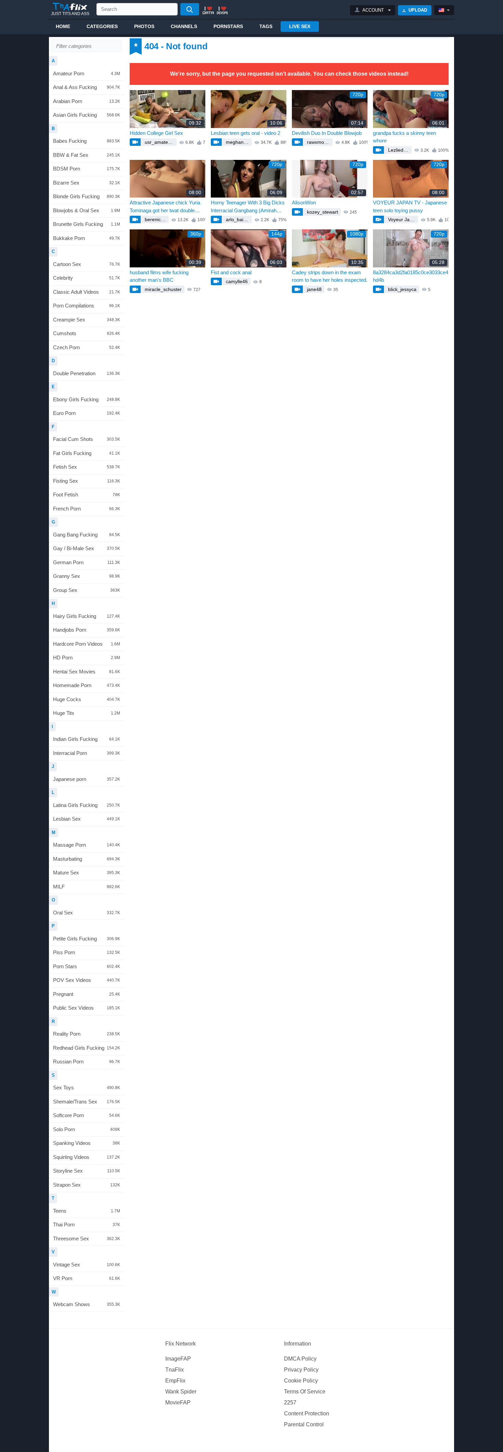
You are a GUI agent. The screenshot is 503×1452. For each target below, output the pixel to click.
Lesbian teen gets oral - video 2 (245, 133)
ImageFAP (178, 1359)
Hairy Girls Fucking (86, 616)
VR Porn (86, 1278)
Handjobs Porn (86, 630)
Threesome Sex (86, 1238)
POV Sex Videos (86, 980)
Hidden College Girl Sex (156, 133)
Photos (144, 26)
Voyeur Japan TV (402, 219)
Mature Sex (86, 872)
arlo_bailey (236, 219)
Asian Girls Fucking (86, 115)
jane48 (314, 289)
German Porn (86, 562)
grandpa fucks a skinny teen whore (404, 137)
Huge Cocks (86, 699)
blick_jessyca (401, 289)
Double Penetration (86, 373)
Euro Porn (86, 413)
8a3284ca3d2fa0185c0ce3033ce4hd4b (410, 276)
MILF (86, 886)
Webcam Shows (86, 1304)
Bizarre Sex (86, 183)
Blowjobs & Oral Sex (86, 210)
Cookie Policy (301, 1381)
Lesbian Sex (86, 819)
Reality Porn (86, 1034)
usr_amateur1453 (160, 142)
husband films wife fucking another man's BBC (159, 276)
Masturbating (86, 859)
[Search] (189, 9)
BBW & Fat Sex (86, 155)
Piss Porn (86, 952)
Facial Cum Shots (86, 439)
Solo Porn (86, 1129)
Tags (265, 26)
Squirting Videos (86, 1157)
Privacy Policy (301, 1370)
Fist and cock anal (231, 272)
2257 (290, 1402)
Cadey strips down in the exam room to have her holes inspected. (329, 276)
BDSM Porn (86, 169)
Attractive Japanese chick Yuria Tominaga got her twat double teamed (165, 207)
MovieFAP (178, 1402)
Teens (86, 1211)
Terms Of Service (304, 1391)
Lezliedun (398, 150)
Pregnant (86, 994)
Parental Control (304, 1424)
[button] (372, 10)
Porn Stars (86, 966)
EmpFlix (175, 1381)
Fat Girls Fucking (86, 453)
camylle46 (236, 281)
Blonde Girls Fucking (86, 196)
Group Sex (86, 590)
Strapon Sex (86, 1185)
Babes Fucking (86, 141)
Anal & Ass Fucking (86, 87)
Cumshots (86, 333)
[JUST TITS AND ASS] (70, 7)
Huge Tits (86, 713)
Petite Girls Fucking (86, 939)
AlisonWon (304, 202)
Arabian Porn (86, 101)
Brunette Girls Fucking (86, 224)
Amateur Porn (86, 73)
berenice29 (156, 219)
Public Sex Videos (86, 1008)
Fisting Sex (86, 481)
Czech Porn (86, 347)
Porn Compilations (86, 305)
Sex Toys (86, 1087)
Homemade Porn (86, 685)
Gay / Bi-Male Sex (86, 548)
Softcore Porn (86, 1115)
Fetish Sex (86, 467)
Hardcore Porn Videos (86, 644)
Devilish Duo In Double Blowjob (327, 133)
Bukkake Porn (86, 238)
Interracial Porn (86, 753)
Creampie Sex (86, 320)
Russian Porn (86, 1061)
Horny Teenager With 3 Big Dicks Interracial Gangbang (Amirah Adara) (248, 207)
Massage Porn (86, 845)
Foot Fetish (86, 494)
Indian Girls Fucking (86, 739)
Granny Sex (86, 576)
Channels (184, 26)
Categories (102, 26)
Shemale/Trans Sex (86, 1101)
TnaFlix (174, 1370)
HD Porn (86, 657)
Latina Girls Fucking (86, 805)
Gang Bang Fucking (86, 535)
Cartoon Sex (86, 264)
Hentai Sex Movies (86, 671)
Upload (417, 10)
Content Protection (306, 1413)
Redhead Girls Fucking (86, 1048)
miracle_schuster (162, 289)
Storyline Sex (86, 1171)
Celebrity (86, 278)
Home (63, 26)
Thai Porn (86, 1224)
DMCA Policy (300, 1359)
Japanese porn (86, 779)
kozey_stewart (322, 212)
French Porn (86, 509)
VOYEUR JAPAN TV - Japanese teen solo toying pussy (410, 206)
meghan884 (238, 142)
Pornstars (228, 26)
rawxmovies (319, 142)
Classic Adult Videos (86, 292)
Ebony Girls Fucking (86, 399)
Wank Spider (180, 1391)
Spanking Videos (86, 1143)
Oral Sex (86, 913)
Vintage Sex (86, 1264)
